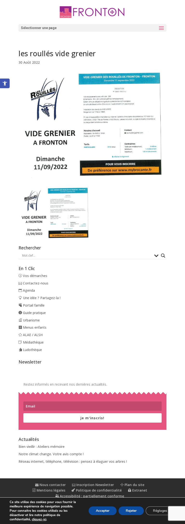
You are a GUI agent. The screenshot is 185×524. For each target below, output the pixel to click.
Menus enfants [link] (34, 327)
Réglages (160, 510)
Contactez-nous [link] (35, 283)
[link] (5, 83)
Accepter (102, 510)
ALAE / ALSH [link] (32, 335)
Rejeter (131, 510)
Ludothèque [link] (32, 349)
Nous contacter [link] (52, 484)
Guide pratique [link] (34, 312)
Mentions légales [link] (50, 490)
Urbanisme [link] (31, 320)
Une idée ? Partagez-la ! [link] (41, 298)
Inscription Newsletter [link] (94, 484)
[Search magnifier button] (163, 255)
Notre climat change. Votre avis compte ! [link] (51, 454)
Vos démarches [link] (34, 275)
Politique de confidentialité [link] (98, 490)
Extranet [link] (139, 490)
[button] (92, 28)
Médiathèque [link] (33, 342)
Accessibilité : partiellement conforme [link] (91, 496)
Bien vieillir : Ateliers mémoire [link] (42, 446)
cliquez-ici (39, 519)
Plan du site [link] (134, 484)
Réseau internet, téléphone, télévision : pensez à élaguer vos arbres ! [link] (73, 461)
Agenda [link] (28, 290)
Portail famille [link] (33, 305)
